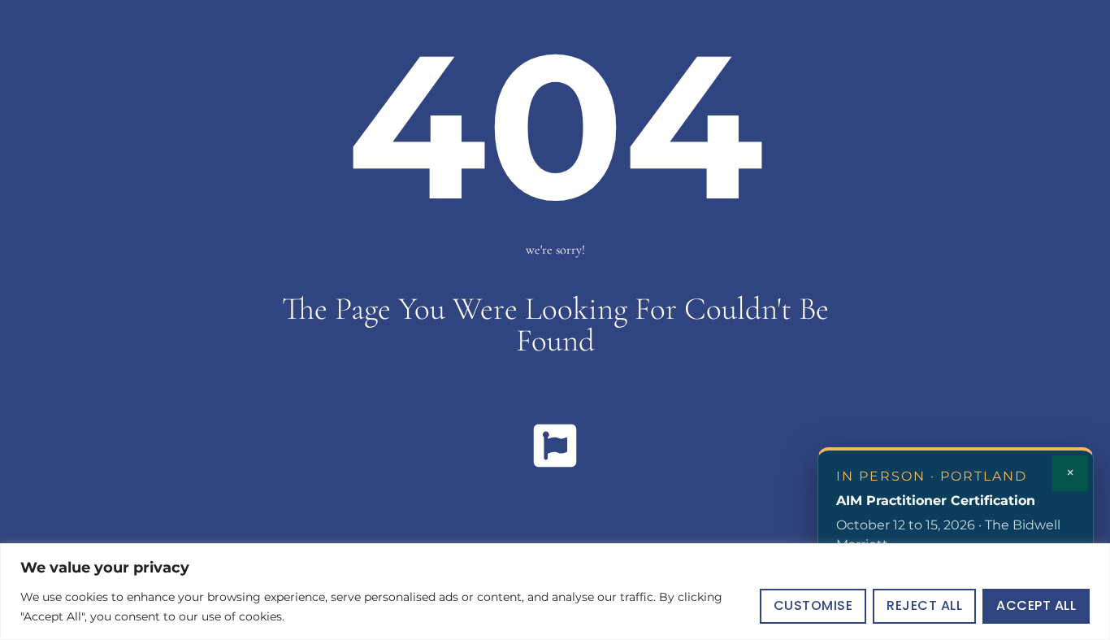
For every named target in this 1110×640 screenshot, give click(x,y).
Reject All (924, 605)
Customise (813, 605)
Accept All (1036, 605)
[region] (555, 591)
